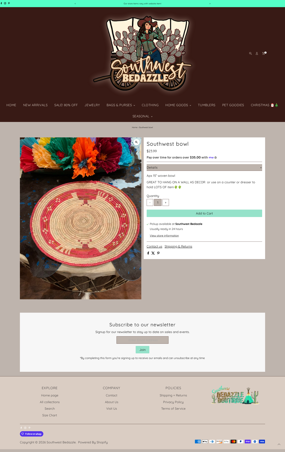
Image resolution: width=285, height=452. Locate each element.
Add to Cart (204, 213)
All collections (50, 402)
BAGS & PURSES (120, 105)
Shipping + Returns (173, 395)
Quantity (153, 196)
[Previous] (75, 3)
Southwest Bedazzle (61, 442)
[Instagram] (5, 3)
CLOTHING (150, 105)
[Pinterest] (9, 3)
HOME (11, 105)
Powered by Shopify (93, 442)
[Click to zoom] (136, 142)
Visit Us (111, 408)
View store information (164, 235)
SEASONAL (142, 116)
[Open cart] (263, 53)
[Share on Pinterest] (158, 253)
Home (134, 127)
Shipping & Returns (178, 246)
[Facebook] (1, 3)
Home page (49, 395)
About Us (111, 402)
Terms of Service (173, 408)
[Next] (209, 3)
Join (142, 350)
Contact (111, 395)
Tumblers (206, 105)
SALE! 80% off (66, 105)
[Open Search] (250, 53)
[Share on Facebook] (148, 253)
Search (50, 408)
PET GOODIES (233, 105)
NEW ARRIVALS (35, 105)
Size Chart (49, 415)
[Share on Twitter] (153, 253)
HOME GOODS (177, 105)
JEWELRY (92, 105)
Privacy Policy (173, 402)
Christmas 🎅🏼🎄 (265, 105)
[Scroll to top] (279, 444)
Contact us (154, 246)
